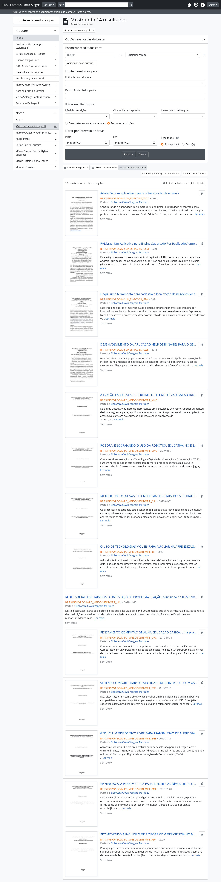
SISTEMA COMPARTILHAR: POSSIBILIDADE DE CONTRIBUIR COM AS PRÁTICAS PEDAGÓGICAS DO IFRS (149, 683)
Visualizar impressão (77, 167)
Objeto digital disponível (127, 110)
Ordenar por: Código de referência (160, 173)
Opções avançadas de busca (85, 39)
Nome (20, 113)
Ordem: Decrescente (194, 173)
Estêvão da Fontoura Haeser (36, 67)
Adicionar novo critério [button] (80, 63)
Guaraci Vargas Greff (36, 60)
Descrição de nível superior (80, 90)
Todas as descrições (122, 123)
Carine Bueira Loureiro (36, 145)
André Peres (36, 139)
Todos (19, 38)
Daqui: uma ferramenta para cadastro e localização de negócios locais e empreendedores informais (149, 294)
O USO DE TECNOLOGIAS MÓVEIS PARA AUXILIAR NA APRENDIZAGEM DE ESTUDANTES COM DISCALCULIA (149, 546)
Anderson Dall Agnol (36, 103)
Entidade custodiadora (78, 77)
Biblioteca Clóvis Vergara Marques (129, 202)
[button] (189, 5)
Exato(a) (190, 144)
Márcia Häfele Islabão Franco (36, 161)
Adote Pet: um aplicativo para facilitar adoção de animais (139, 193)
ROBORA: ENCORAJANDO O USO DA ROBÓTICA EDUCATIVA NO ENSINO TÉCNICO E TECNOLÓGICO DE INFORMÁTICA (149, 445)
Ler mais (200, 214)
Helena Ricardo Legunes (36, 73)
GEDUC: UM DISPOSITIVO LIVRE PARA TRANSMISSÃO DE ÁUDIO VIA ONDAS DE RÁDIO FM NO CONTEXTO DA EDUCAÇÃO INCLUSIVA (149, 733)
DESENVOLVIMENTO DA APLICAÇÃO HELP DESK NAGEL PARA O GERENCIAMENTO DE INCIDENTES (149, 344)
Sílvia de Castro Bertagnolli (36, 127)
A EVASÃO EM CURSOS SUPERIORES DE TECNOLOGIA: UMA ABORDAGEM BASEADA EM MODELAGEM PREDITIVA (149, 395)
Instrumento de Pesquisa (175, 110)
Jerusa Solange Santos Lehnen (36, 97)
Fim (115, 136)
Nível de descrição (75, 110)
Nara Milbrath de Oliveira (36, 91)
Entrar (212, 4)
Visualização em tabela (134, 167)
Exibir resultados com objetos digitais (185, 183)
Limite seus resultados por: (36, 20)
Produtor (22, 31)
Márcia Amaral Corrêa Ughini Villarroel (36, 152)
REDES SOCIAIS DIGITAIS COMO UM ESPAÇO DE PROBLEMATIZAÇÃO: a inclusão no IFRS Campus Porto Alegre (131, 597)
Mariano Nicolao (36, 167)
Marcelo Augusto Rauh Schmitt (36, 133)
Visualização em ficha (106, 167)
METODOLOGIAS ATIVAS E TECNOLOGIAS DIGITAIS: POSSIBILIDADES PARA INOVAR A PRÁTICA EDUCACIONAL (149, 496)
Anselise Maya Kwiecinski (36, 79)
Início (68, 136)
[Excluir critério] (204, 55)
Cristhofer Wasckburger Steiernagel (36, 45)
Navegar (47, 4)
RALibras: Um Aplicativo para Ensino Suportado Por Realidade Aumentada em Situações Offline (149, 243)
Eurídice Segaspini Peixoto (36, 54)
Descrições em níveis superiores (87, 123)
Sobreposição (172, 144)
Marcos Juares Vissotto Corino (36, 85)
